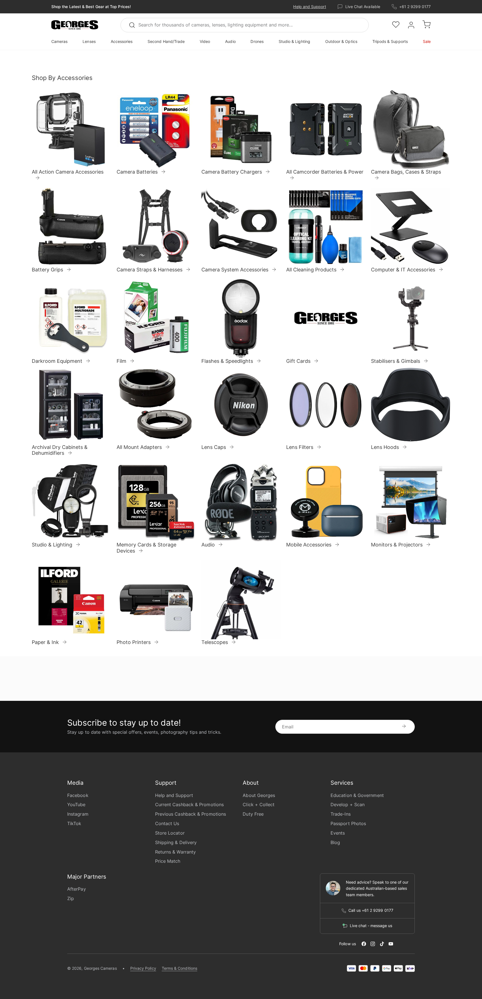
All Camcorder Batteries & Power (324, 172)
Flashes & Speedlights (227, 361)
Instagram (77, 814)
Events (338, 833)
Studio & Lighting (52, 545)
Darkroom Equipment (57, 361)
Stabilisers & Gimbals (395, 361)
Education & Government (357, 795)
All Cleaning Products (311, 270)
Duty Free (253, 814)
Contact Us (167, 823)
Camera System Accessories (234, 270)
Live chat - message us (371, 925)
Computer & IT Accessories (403, 270)
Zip (70, 898)
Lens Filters (299, 447)
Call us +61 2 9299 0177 (370, 910)
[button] (74, 25)
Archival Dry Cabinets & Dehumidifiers (60, 450)
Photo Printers (134, 642)
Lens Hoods (385, 447)
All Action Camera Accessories (67, 172)
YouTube (76, 804)
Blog (335, 842)
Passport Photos (348, 823)
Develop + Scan (348, 804)
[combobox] (244, 25)
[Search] (134, 25)
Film (121, 361)
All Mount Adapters (139, 447)
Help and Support (309, 6)
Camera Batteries (137, 172)
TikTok (74, 823)
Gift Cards (298, 361)
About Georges (259, 795)
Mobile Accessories (308, 545)
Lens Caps (213, 447)
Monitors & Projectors (397, 545)
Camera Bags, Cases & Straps (406, 172)
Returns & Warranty (175, 852)
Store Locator (170, 833)
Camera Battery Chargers (231, 172)
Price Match (167, 861)
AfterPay (76, 889)
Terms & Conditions (179, 968)
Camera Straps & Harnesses (149, 270)
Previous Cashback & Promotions (190, 814)
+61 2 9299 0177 (415, 6)
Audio (208, 545)
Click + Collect (258, 804)
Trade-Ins (341, 814)
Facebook (77, 795)
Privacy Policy (143, 968)
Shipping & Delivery (176, 842)
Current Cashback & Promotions (189, 804)
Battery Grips (47, 270)
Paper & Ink (45, 642)
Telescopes (214, 642)
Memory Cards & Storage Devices (146, 548)
